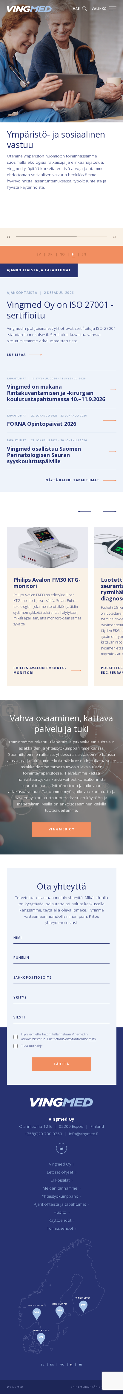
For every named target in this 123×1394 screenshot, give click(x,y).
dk (50, 254)
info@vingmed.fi (83, 1133)
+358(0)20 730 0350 (44, 1133)
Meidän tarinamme (61, 1188)
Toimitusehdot (61, 1228)
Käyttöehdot (61, 1220)
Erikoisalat (62, 1180)
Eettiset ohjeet (61, 1172)
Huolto (61, 1212)
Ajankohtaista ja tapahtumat (61, 1204)
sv (39, 254)
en (84, 254)
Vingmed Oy (61, 1164)
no (62, 254)
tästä (92, 1039)
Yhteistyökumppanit (61, 1196)
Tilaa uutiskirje (31, 1046)
